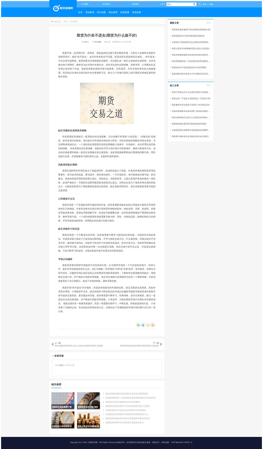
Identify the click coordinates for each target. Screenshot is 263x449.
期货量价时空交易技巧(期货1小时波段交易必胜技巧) (191, 104)
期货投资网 (93, 442)
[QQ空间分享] (148, 325)
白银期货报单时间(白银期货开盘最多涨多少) (124, 422)
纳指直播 (124, 12)
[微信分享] (138, 325)
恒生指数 (101, 12)
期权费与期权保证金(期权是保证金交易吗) (190, 136)
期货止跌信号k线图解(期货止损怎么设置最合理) (191, 48)
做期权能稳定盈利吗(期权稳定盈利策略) (189, 123)
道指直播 (136, 12)
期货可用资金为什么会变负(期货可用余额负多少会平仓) (191, 92)
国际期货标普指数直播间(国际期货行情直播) (139, 345)
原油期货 (89, 12)
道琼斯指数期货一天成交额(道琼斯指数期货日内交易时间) (130, 397)
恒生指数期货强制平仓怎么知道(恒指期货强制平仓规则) (79, 345)
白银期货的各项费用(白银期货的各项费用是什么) (126, 414)
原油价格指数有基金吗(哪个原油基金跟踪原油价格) (191, 111)
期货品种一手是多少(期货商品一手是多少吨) (191, 98)
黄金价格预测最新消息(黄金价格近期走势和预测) (126, 393)
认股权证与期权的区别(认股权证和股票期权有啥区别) (191, 42)
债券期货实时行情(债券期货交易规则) (188, 35)
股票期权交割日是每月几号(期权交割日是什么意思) (127, 405)
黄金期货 (113, 12)
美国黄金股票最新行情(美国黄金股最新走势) (191, 29)
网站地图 (165, 442)
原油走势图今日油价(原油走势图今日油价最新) (125, 410)
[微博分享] (153, 325)
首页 (80, 12)
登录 (205, 4)
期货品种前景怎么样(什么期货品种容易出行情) (191, 117)
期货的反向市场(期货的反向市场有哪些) (122, 401)
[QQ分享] (143, 325)
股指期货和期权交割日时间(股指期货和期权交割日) (127, 418)
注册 (211, 4)
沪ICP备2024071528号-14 (181, 442)
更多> (209, 22)
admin (86, 42)
